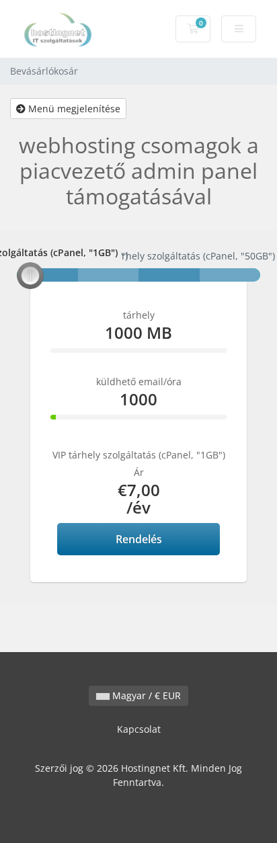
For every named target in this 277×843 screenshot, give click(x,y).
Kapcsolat (139, 729)
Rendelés (139, 539)
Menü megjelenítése (73, 108)
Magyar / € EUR (145, 695)
